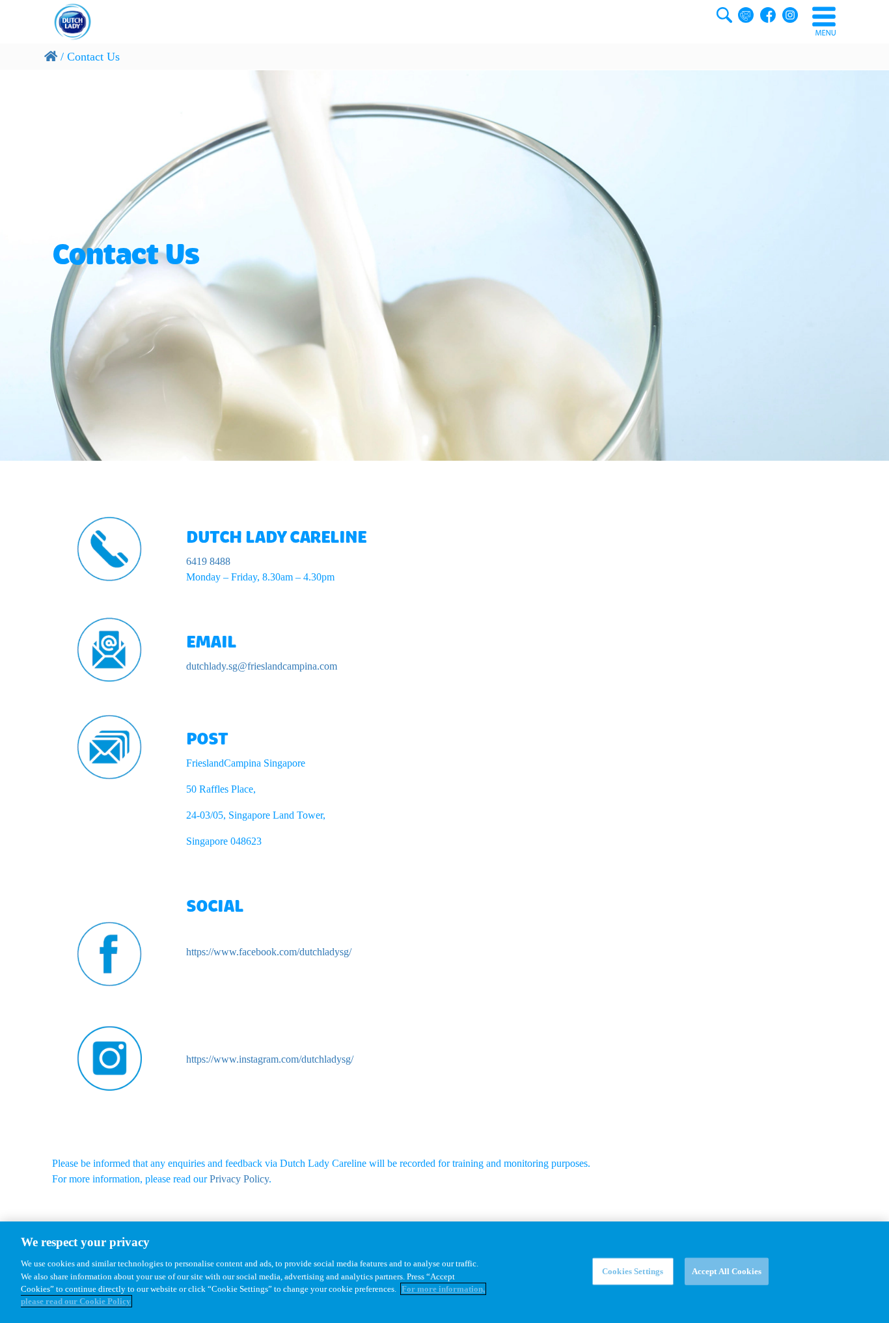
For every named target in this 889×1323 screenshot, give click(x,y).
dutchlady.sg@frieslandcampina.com (261, 666)
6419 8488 (208, 561)
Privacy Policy (239, 1178)
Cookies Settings (632, 1271)
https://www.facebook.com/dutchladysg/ (268, 951)
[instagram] (109, 1058)
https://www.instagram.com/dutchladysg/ (269, 1059)
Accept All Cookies (726, 1271)
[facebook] (109, 954)
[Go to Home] (50, 56)
